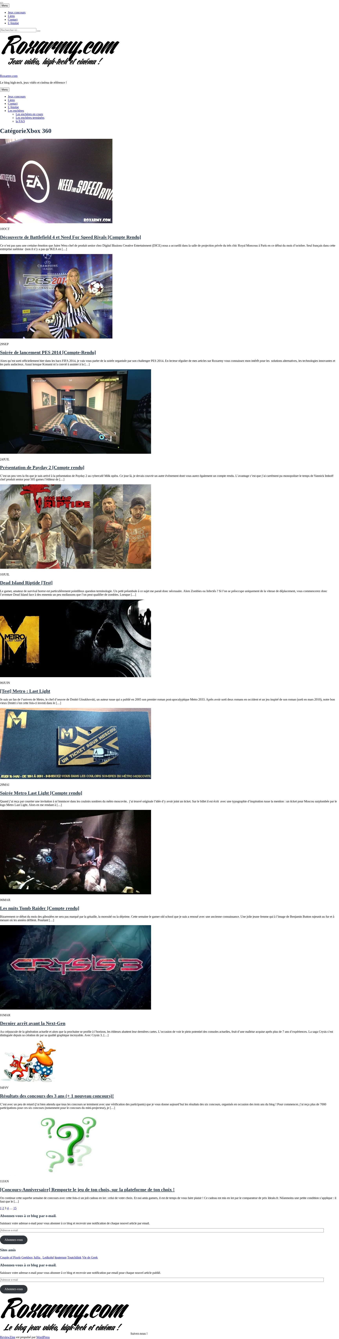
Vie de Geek (90, 1257)
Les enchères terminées (30, 117)
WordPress (43, 1337)
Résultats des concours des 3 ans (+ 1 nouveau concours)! (57, 1095)
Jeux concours (17, 12)
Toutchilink (74, 1257)
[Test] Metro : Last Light (25, 691)
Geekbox (27, 1257)
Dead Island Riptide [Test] (26, 582)
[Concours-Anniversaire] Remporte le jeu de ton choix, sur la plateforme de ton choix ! (87, 1189)
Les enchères (16, 110)
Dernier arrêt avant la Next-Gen (32, 1023)
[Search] (38, 31)
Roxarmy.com (8, 76)
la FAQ (20, 121)
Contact (12, 19)
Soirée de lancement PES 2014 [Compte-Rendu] (48, 352)
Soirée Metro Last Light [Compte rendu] (41, 793)
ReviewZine (7, 1337)
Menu (5, 5)
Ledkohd (48, 1257)
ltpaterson (61, 1257)
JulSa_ (38, 1257)
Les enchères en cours (29, 114)
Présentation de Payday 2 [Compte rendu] (42, 467)
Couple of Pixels (10, 1257)
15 (14, 1208)
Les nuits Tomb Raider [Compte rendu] (39, 908)
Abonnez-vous (14, 1239)
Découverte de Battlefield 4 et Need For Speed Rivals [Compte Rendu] (70, 237)
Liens (11, 16)
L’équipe (13, 23)
